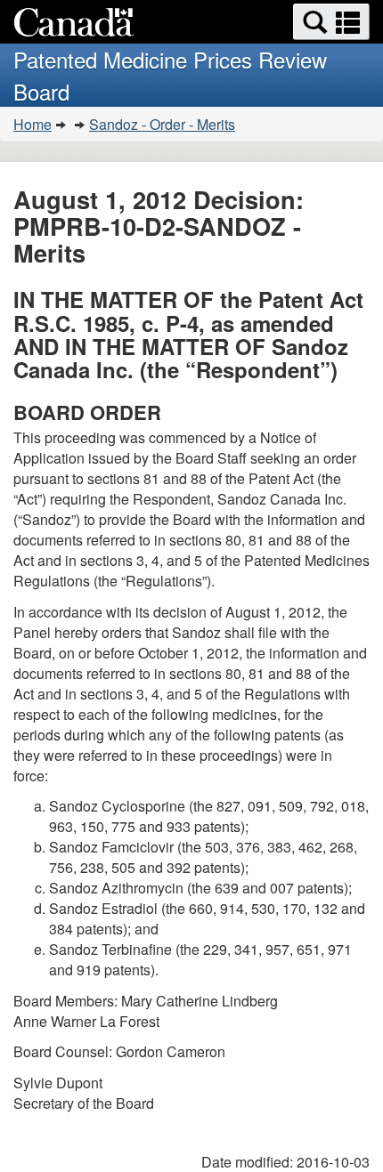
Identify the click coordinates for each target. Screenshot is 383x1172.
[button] (331, 22)
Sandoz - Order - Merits (162, 124)
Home (32, 124)
